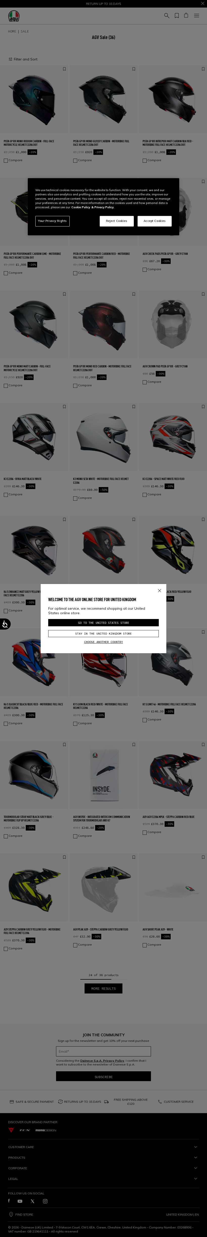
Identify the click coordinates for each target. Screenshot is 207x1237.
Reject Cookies (116, 221)
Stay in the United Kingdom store (103, 633)
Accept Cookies (155, 221)
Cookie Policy (80, 207)
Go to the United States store (103, 623)
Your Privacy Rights (52, 221)
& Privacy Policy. (102, 207)
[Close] (159, 590)
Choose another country (103, 642)
